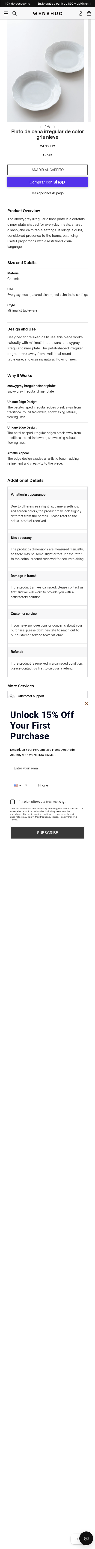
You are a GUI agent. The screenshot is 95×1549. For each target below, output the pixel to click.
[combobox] (20, 785)
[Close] (86, 703)
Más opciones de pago (48, 193)
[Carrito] (89, 13)
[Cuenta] (80, 13)
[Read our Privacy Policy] (82, 809)
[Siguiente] (54, 126)
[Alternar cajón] (6, 13)
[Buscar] (14, 13)
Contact (86, 1538)
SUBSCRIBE (47, 832)
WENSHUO (47, 146)
